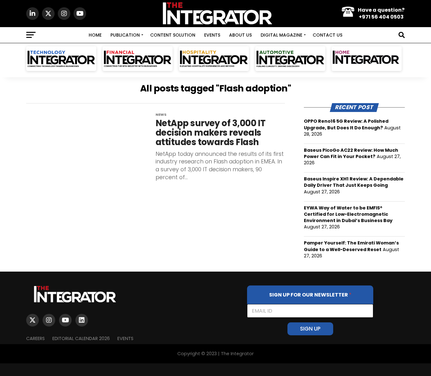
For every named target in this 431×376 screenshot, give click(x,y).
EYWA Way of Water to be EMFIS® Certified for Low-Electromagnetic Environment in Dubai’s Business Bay (348, 214)
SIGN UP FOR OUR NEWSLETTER (310, 294)
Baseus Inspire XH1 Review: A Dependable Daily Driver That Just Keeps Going (354, 182)
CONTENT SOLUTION (172, 35)
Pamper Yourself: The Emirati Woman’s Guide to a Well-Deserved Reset (351, 246)
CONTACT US (327, 35)
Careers (35, 338)
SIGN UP (310, 328)
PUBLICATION (125, 35)
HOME (95, 35)
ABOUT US (240, 35)
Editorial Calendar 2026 (81, 338)
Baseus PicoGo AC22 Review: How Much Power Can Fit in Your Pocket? (351, 153)
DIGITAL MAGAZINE (281, 35)
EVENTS (212, 35)
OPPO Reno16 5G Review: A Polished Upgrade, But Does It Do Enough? (346, 124)
